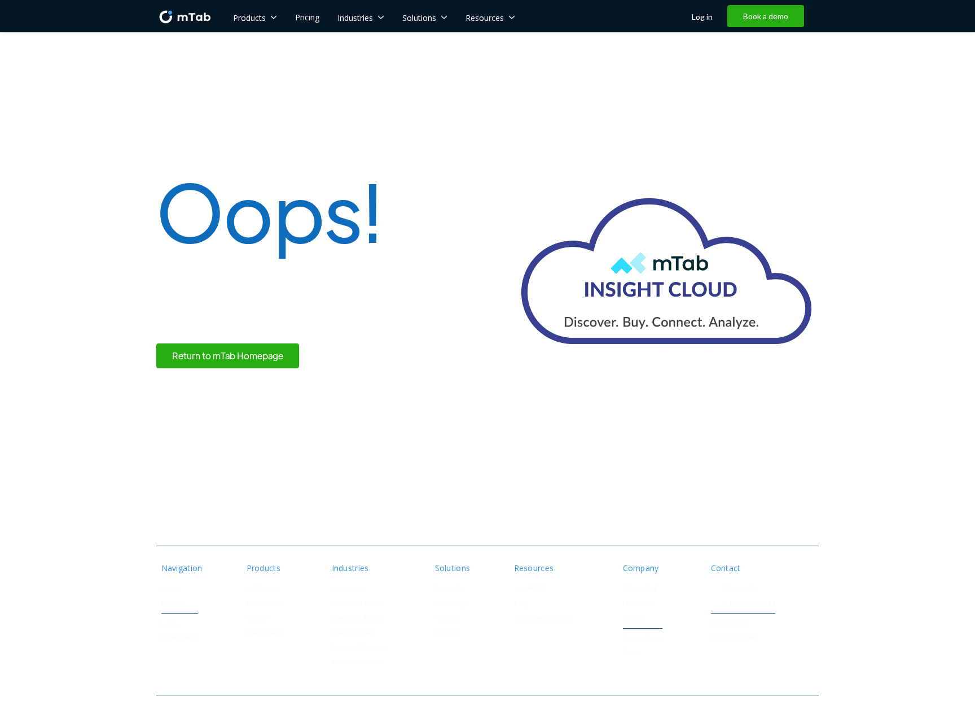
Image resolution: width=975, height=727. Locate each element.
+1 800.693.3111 (749, 603)
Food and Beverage (359, 647)
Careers (635, 618)
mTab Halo (262, 589)
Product (446, 618)
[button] (255, 16)
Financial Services (357, 662)
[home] (184, 16)
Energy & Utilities (357, 618)
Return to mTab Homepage (227, 356)
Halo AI (257, 618)
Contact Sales (730, 624)
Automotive (349, 589)
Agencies (448, 633)
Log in (702, 16)
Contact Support (734, 637)
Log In (169, 624)
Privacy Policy (642, 639)
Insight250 (530, 589)
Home (170, 589)
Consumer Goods (357, 603)
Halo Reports (265, 603)
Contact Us (740, 589)
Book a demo (765, 16)
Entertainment (353, 633)
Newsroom (639, 603)
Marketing (450, 603)
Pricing (171, 603)
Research (448, 589)
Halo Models (264, 633)
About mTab (640, 589)
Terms (632, 652)
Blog (520, 603)
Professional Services (544, 618)
